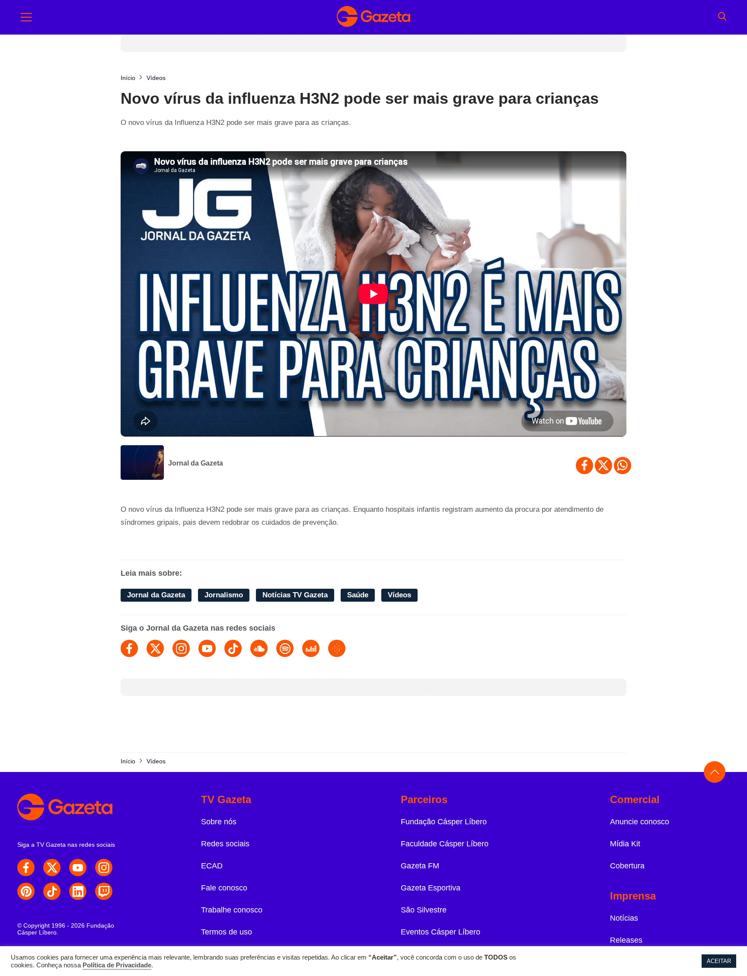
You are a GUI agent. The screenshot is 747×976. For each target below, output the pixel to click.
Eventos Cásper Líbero (440, 932)
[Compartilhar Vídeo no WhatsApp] (622, 465)
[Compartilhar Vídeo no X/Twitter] (603, 465)
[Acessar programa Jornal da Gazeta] (142, 463)
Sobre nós (218, 821)
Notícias (624, 918)
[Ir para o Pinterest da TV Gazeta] (26, 891)
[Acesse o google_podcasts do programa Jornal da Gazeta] (336, 648)
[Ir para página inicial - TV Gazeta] (373, 17)
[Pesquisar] (722, 17)
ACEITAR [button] (719, 961)
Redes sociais (225, 843)
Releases (626, 940)
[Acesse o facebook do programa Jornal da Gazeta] (129, 648)
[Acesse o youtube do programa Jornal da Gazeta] (207, 648)
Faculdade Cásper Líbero (444, 843)
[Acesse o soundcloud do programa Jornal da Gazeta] (259, 648)
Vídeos (399, 595)
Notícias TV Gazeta (295, 595)
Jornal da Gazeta (195, 463)
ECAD (212, 865)
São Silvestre (424, 910)
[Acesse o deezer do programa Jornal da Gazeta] (310, 648)
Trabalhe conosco (231, 910)
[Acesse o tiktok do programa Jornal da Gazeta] (233, 648)
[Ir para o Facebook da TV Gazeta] (26, 867)
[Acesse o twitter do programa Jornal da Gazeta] (155, 648)
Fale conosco (224, 888)
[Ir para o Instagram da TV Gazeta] (103, 867)
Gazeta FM (420, 865)
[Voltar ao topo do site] (714, 772)
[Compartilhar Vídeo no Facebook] (584, 465)
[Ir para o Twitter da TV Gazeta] (52, 867)
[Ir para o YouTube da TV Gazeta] (77, 867)
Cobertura (627, 865)
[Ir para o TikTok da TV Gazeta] (52, 891)
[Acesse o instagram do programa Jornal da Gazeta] (181, 648)
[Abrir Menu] (26, 17)
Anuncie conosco (639, 821)
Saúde (357, 595)
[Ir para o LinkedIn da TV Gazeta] (77, 891)
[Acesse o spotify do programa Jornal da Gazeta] (285, 648)
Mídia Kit (625, 843)
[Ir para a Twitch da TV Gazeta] (103, 891)
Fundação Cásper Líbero (444, 821)
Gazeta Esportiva (430, 888)
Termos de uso (226, 932)
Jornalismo (223, 595)
